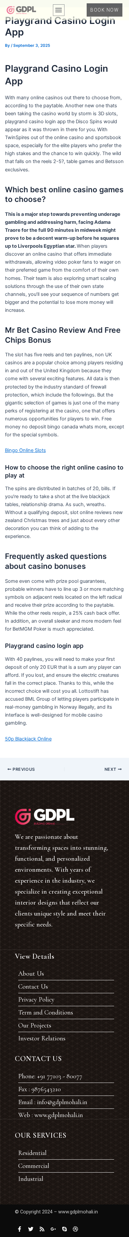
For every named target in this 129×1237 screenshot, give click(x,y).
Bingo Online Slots (25, 450)
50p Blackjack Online (28, 739)
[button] (58, 10)
